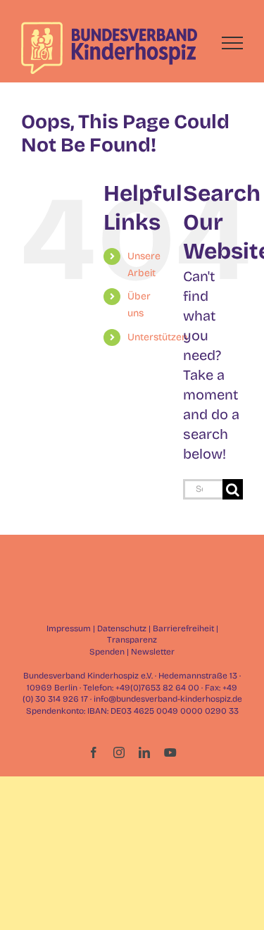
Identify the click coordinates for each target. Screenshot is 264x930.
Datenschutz (121, 628)
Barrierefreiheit (183, 628)
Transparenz (132, 640)
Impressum (68, 628)
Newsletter (153, 652)
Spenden (107, 652)
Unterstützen (157, 337)
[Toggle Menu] (232, 43)
